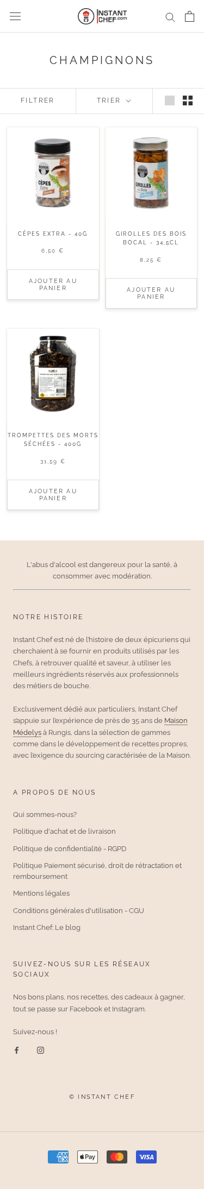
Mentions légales (41, 893)
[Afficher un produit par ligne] (170, 100)
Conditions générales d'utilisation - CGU (78, 911)
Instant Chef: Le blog (47, 927)
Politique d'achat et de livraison (64, 831)
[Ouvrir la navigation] (15, 16)
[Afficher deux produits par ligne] (188, 100)
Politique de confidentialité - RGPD (69, 849)
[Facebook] (16, 1049)
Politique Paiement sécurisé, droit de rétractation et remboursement (97, 870)
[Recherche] (170, 16)
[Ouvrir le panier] (189, 16)
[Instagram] (40, 1049)
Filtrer (38, 100)
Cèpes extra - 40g (53, 234)
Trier (110, 100)
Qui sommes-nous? (45, 814)
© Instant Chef (102, 1096)
